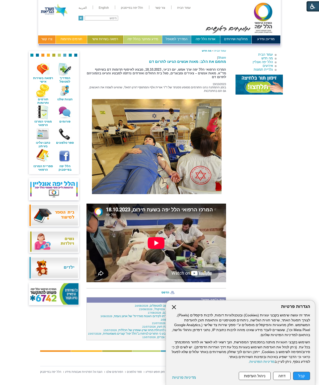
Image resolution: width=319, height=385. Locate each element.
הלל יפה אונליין (263, 62)
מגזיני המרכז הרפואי (43, 123)
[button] (81, 18)
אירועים (268, 66)
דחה (281, 376)
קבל (301, 376)
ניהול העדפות (254, 376)
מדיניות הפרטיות (262, 362)
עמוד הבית (265, 54)
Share (222, 57)
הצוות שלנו (65, 99)
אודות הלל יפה (205, 39)
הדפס (165, 292)
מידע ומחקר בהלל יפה (142, 39)
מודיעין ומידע (266, 39)
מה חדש (267, 58)
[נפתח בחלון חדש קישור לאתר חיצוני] (259, 85)
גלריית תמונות (263, 69)
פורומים (65, 121)
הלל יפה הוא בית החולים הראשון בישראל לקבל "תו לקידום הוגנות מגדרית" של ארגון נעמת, (162, 316)
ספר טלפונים (65, 142)
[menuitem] (184, 7)
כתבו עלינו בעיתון (43, 144)
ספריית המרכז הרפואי (43, 167)
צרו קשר (46, 39)
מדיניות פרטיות (184, 377)
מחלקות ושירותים (236, 39)
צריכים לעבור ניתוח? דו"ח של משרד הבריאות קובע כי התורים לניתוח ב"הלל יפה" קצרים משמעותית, (156, 333)
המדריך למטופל (176, 39)
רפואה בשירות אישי (105, 39)
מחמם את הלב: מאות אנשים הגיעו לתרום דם (187, 61)
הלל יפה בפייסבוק (65, 167)
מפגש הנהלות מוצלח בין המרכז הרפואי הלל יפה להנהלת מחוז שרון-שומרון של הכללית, (164, 330)
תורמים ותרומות (71, 39)
